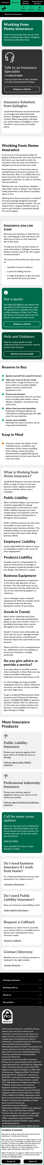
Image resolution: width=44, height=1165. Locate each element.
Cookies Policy (16, 1157)
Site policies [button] (13, 1002)
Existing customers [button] (16, 980)
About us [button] (12, 995)
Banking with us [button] (15, 988)
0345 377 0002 (15, 305)
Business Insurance (13, 14)
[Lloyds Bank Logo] (4, 8)
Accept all (11, 1161)
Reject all (33, 1161)
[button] (39, 8)
